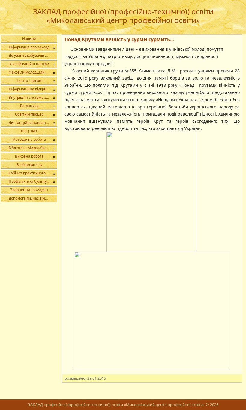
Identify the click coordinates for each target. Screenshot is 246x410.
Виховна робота (29, 156)
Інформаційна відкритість (32, 89)
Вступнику (29, 105)
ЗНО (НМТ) (29, 131)
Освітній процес (29, 114)
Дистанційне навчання (29, 122)
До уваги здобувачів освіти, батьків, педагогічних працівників (33, 55)
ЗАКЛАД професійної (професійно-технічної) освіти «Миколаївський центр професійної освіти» (123, 15)
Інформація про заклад (29, 47)
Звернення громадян (29, 189)
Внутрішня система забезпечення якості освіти (33, 97)
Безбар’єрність (29, 164)
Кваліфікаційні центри (29, 63)
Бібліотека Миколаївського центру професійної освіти (33, 147)
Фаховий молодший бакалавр (33, 72)
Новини (29, 38)
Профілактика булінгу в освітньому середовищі (33, 181)
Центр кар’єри (29, 80)
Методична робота (29, 139)
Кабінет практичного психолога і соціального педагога (33, 173)
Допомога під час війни (29, 198)
